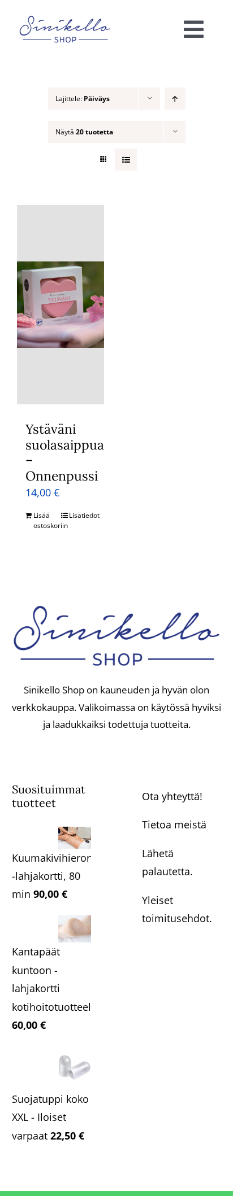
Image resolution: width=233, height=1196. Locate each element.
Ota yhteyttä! (172, 796)
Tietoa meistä (174, 824)
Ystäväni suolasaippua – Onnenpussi (64, 452)
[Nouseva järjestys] (175, 98)
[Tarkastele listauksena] (126, 160)
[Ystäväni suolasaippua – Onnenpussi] (60, 304)
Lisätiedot (82, 515)
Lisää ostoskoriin (46, 520)
